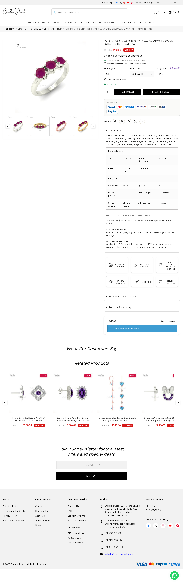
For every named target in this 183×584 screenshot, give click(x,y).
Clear (177, 68)
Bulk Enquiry (149, 22)
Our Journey (41, 506)
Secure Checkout (161, 92)
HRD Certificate (76, 542)
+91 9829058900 (113, 533)
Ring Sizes (161, 68)
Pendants (83, 22)
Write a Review (168, 320)
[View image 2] (40, 126)
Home (12, 29)
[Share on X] (135, 121)
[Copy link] (142, 121)
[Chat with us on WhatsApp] (174, 575)
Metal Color (135, 68)
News (38, 525)
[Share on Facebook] (122, 121)
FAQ (70, 511)
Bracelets (97, 22)
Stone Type (109, 68)
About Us (40, 516)
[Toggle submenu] (38, 22)
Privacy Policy (10, 516)
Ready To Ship (109, 22)
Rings (44, 22)
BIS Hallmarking (76, 533)
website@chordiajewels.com (118, 554)
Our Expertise (42, 511)
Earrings (55, 22)
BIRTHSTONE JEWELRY (36, 29)
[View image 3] (61, 126)
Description (115, 130)
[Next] (178, 402)
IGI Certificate (75, 538)
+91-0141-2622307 (113, 540)
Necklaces (69, 22)
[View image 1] (18, 126)
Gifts (136, 22)
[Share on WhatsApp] (115, 121)
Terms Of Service (43, 520)
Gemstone (32, 22)
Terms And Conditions (14, 520)
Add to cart (128, 92)
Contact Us (73, 506)
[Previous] (5, 402)
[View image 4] (83, 126)
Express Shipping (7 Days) (123, 296)
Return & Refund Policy (14, 511)
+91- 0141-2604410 (113, 547)
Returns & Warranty (120, 307)
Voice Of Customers (78, 520)
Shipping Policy (10, 506)
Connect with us (76, 516)
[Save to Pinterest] (128, 121)
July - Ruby (56, 29)
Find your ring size (116, 79)
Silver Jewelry (123, 22)
